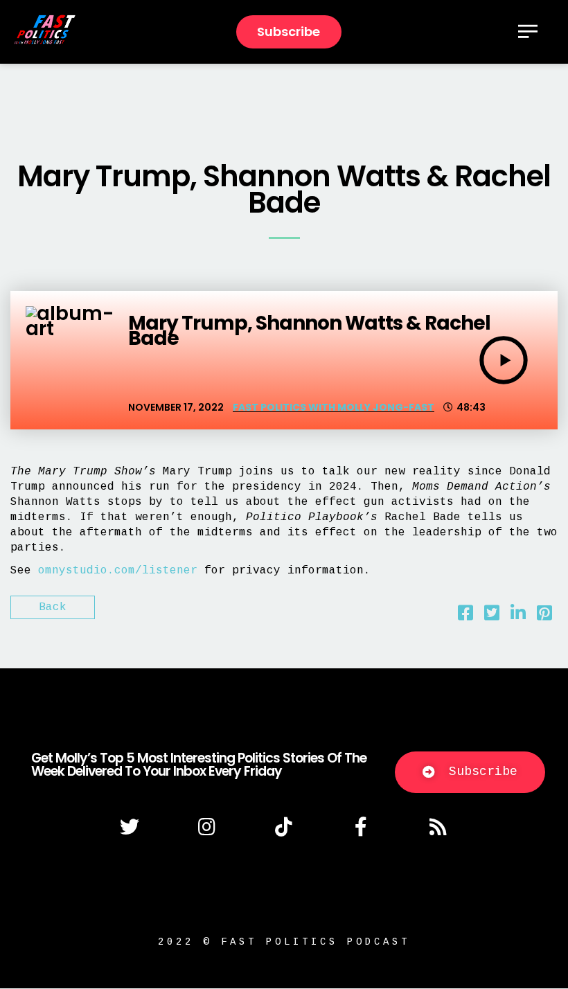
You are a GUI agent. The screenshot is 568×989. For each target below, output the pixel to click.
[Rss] (438, 827)
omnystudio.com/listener (117, 570)
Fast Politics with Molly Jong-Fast (333, 407)
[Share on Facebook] (465, 616)
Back (52, 607)
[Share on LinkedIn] (518, 616)
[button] (470, 772)
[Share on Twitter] (492, 616)
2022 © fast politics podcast (284, 941)
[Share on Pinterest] (544, 616)
